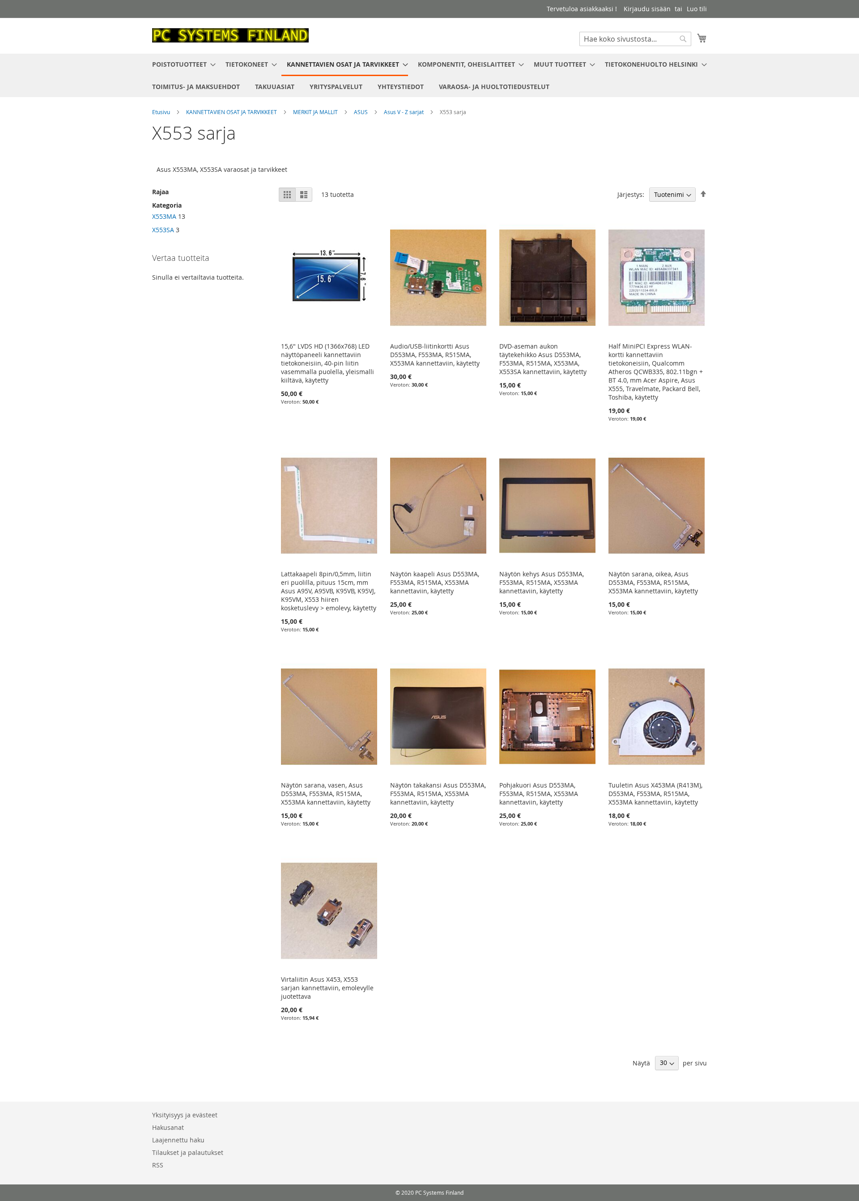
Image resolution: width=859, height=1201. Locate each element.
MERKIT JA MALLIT (316, 111)
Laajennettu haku (178, 1140)
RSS (157, 1165)
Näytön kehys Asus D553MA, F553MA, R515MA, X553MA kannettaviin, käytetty (541, 582)
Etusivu (161, 111)
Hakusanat (168, 1127)
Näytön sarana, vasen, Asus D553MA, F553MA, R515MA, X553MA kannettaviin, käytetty (325, 793)
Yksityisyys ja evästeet (184, 1115)
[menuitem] (181, 64)
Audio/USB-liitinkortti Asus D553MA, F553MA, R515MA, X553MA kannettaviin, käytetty (435, 354)
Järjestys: (630, 194)
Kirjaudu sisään (647, 8)
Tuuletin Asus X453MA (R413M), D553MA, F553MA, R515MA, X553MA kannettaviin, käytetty (655, 793)
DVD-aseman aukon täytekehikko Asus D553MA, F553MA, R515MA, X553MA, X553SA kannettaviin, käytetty (543, 359)
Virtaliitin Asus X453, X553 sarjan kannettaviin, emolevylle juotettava (327, 988)
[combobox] (635, 39)
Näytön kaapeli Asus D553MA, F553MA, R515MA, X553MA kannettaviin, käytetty (434, 582)
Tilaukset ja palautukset (187, 1152)
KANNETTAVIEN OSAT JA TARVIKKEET (232, 111)
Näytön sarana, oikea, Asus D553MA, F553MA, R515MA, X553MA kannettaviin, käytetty (653, 582)
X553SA (163, 230)
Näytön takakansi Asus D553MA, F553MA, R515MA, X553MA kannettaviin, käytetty (438, 793)
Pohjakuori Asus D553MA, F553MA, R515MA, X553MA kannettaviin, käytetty (538, 793)
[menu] (429, 75)
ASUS (361, 111)
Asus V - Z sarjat (404, 111)
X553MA (164, 216)
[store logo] (230, 35)
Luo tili (697, 8)
